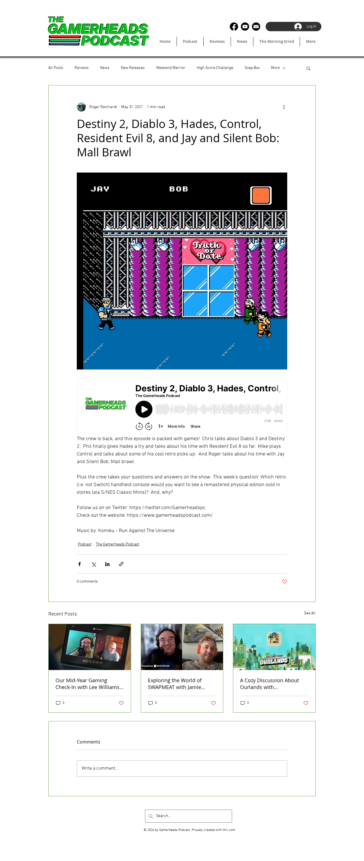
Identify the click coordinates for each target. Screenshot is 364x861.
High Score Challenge (215, 68)
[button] (308, 68)
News (104, 68)
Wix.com (229, 830)
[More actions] (283, 107)
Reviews (82, 68)
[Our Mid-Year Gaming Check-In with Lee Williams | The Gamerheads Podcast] (90, 647)
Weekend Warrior (170, 68)
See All (310, 613)
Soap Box (252, 68)
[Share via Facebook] (79, 564)
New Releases (133, 68)
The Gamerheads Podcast (117, 544)
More (275, 68)
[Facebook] (234, 26)
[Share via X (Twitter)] (93, 564)
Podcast (84, 544)
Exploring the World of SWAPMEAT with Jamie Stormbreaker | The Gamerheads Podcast (175, 683)
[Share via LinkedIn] (107, 564)
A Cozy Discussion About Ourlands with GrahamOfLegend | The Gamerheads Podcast (269, 683)
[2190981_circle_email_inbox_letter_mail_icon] (256, 26)
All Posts (55, 68)
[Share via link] (121, 564)
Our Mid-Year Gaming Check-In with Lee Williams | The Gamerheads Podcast (89, 683)
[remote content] (182, 406)
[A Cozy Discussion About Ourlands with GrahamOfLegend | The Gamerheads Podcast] (274, 647)
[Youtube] (245, 26)
